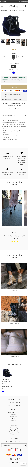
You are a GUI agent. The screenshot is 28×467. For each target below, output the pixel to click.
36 (4, 56)
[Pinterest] (13, 459)
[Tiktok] (19, 459)
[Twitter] (11, 459)
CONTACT (14, 420)
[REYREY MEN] (14, 276)
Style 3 (6, 10)
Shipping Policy (14, 430)
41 (13, 59)
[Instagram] (17, 459)
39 (18, 56)
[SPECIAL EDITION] (14, 309)
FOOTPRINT (14, 416)
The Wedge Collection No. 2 (7, 380)
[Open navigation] (2, 6)
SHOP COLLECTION (14, 412)
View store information (14, 109)
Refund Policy (14, 428)
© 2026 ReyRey (13, 462)
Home (2, 10)
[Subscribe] (25, 445)
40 (23, 56)
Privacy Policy (14, 434)
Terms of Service (14, 432)
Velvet (13, 66)
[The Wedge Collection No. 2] (7, 373)
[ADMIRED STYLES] (14, 342)
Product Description (8, 115)
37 (8, 56)
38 (13, 56)
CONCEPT (14, 414)
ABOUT (14, 418)
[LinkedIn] (15, 459)
